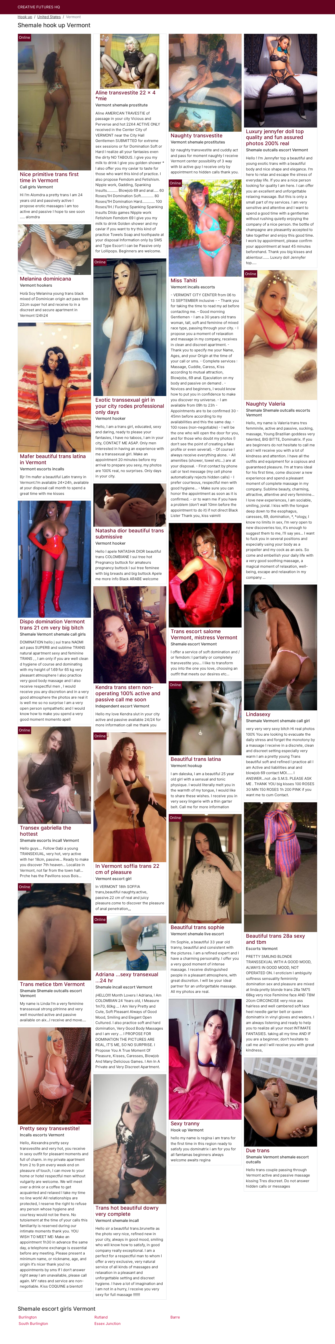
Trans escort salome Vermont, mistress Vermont (204, 634)
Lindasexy (258, 714)
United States (49, 16)
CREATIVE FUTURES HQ (39, 7)
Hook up (25, 16)
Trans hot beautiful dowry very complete (127, 1211)
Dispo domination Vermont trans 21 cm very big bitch (52, 624)
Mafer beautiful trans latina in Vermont (53, 459)
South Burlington (33, 1323)
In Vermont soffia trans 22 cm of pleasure (127, 869)
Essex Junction (107, 1323)
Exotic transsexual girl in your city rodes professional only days (129, 406)
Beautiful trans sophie (197, 927)
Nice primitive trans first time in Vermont (49, 177)
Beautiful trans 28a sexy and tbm (275, 939)
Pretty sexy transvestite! (50, 1128)
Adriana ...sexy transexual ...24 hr (126, 977)
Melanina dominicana (45, 279)
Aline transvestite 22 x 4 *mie (125, 96)
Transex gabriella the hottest (45, 831)
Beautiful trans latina (196, 759)
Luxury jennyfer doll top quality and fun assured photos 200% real (275, 137)
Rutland (101, 1317)
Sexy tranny (185, 1123)
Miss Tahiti (184, 280)
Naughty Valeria (265, 404)
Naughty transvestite (196, 135)
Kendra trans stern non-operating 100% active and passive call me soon (127, 693)
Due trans (258, 1150)
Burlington (28, 1317)
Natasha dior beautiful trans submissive (129, 533)
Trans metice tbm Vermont (52, 984)
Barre (175, 1317)
